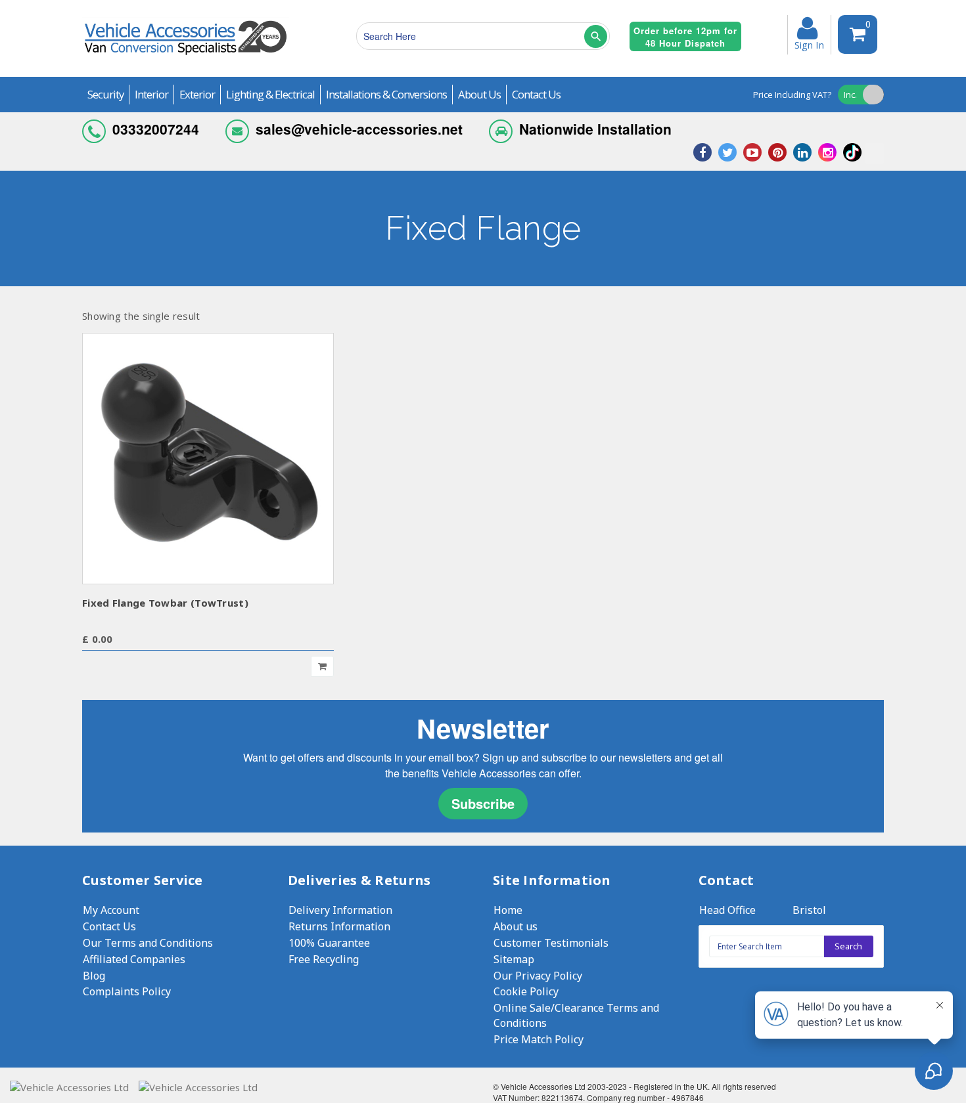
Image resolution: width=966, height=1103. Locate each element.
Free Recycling (323, 959)
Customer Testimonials (551, 943)
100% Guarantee (329, 943)
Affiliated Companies (134, 959)
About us (516, 926)
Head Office (727, 910)
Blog (94, 975)
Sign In (809, 44)
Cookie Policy (526, 991)
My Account (111, 910)
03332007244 (155, 129)
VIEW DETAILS (208, 458)
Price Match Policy (539, 1039)
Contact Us (109, 926)
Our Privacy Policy (538, 975)
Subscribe (483, 803)
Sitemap (514, 959)
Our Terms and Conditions (148, 943)
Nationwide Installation (595, 129)
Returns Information (339, 926)
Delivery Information (340, 910)
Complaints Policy (127, 991)
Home (508, 910)
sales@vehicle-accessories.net (359, 129)
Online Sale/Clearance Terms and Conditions (576, 1015)
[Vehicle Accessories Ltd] (185, 57)
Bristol (809, 910)
